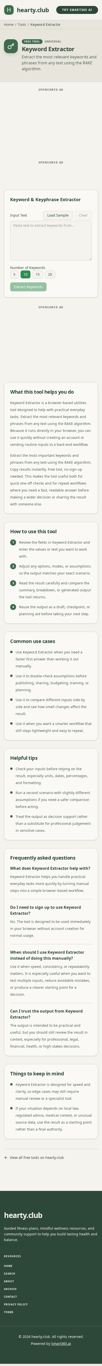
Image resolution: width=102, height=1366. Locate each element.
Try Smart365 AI (77, 10)
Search (9, 1273)
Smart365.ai (61, 1343)
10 (25, 274)
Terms (9, 1312)
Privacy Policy (16, 1304)
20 (50, 274)
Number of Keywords (27, 267)
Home (9, 24)
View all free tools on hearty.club (37, 1157)
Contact (10, 1296)
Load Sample (58, 215)
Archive (10, 1289)
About (9, 1281)
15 (38, 274)
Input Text (18, 215)
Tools (22, 24)
